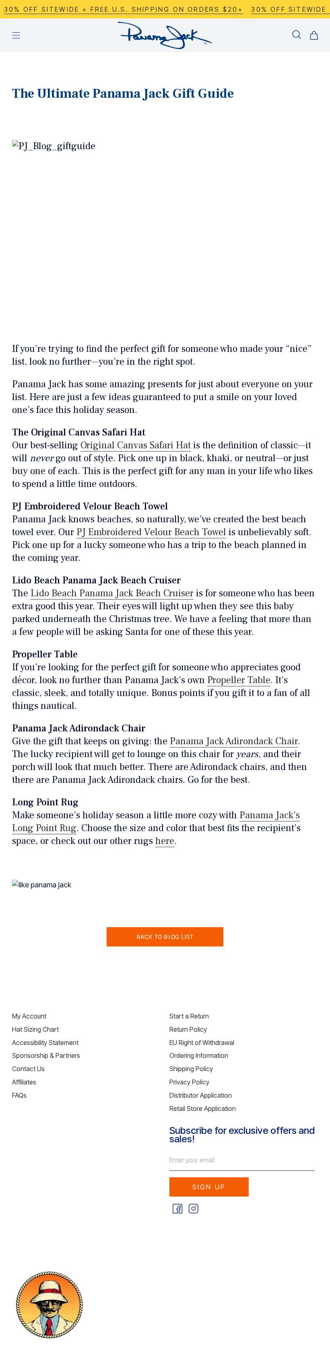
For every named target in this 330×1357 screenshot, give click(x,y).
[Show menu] (16, 35)
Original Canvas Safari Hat (135, 445)
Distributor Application (200, 1095)
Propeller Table (238, 680)
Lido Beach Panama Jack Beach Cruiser (112, 593)
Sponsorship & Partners (46, 1055)
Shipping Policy (191, 1069)
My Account (29, 1016)
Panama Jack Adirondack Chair (234, 741)
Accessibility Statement (45, 1043)
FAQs (19, 1095)
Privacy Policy (189, 1082)
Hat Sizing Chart (35, 1029)
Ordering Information (198, 1055)
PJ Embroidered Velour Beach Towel (151, 532)
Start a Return (189, 1016)
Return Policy (188, 1029)
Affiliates (24, 1082)
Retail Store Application (202, 1108)
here (164, 841)
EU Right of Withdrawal (201, 1043)
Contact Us (28, 1069)
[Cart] (313, 35)
